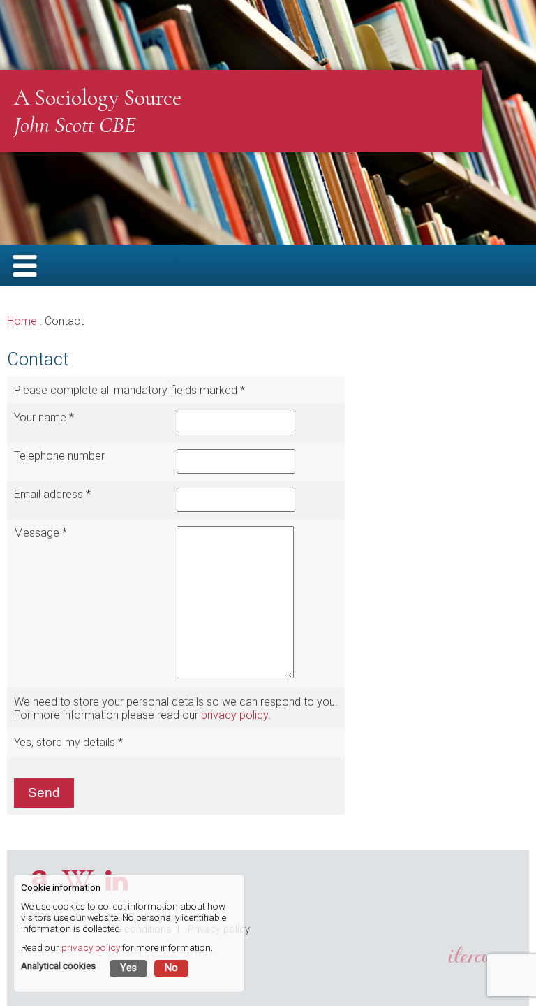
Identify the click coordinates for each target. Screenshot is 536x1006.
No (171, 968)
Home (22, 321)
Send (44, 792)
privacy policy (234, 715)
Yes (128, 968)
